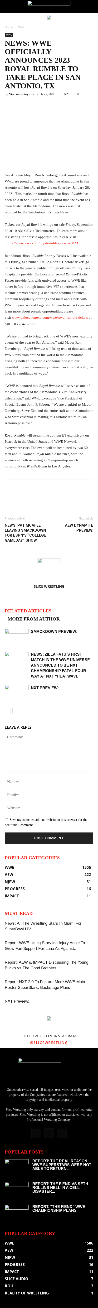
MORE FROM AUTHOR (34, 618)
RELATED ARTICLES (28, 610)
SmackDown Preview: (54, 632)
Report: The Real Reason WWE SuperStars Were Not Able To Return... (61, 1165)
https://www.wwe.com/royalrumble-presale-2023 (42, 243)
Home (9, 27)
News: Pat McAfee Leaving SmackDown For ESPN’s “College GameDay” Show (25, 533)
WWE (21, 27)
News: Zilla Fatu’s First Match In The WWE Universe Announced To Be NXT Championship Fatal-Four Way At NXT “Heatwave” (60, 665)
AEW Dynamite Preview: (79, 528)
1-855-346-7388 (23, 324)
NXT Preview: (45, 688)
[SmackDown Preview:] (17, 637)
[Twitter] (62, 1133)
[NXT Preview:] (17, 693)
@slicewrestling (49, 1042)
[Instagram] (49, 1133)
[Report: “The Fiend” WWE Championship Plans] (17, 1213)
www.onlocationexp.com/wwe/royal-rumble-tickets (50, 317)
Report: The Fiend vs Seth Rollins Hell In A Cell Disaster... (60, 1187)
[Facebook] (36, 1133)
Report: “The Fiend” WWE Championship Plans (58, 1208)
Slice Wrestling (18, 94)
